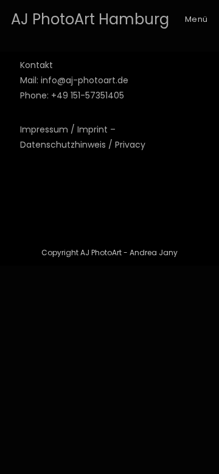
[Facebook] (27, 208)
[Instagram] (27, 176)
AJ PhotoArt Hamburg (90, 19)
